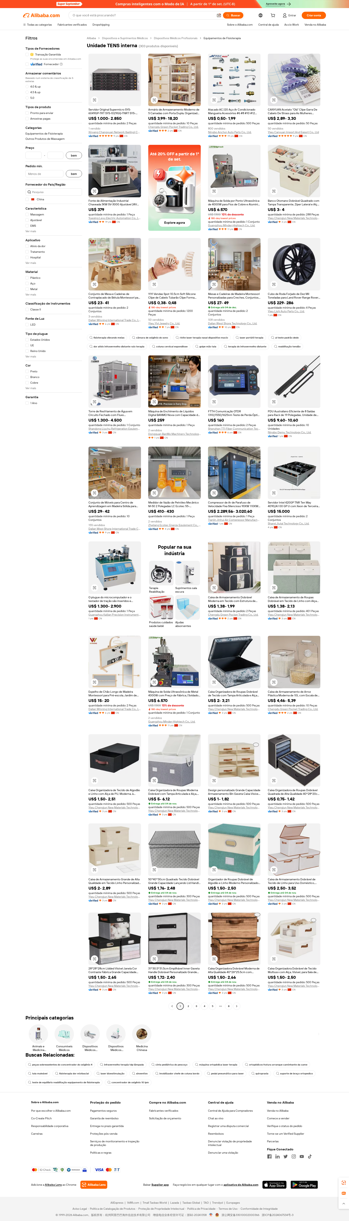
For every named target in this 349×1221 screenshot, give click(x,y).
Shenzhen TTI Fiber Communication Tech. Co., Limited (234, 428)
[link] (343, 1182)
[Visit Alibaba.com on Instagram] (293, 1156)
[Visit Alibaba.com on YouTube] (301, 1156)
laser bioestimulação (112, 1073)
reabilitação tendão (289, 346)
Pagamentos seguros (103, 1110)
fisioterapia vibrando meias (109, 337)
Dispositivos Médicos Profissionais (176, 38)
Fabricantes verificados (163, 1110)
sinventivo (142, 1073)
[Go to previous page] (172, 1006)
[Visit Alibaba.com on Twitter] (285, 1156)
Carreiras (37, 1133)
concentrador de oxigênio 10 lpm (130, 1082)
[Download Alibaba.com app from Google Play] (304, 1185)
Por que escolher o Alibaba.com (51, 1110)
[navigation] (53, 522)
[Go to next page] (236, 1006)
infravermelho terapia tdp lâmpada (124, 1064)
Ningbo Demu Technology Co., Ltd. (289, 432)
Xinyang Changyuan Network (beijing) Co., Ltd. (114, 132)
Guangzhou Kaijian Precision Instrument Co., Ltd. (114, 614)
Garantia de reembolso (104, 1118)
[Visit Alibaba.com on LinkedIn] (277, 1156)
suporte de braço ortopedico (296, 1073)
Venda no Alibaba (277, 1110)
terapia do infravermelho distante (247, 346)
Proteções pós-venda (103, 1133)
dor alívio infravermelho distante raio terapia (119, 346)
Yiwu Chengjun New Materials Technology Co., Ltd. (294, 218)
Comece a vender (278, 1118)
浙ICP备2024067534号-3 (277, 1215)
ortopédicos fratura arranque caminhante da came (278, 1064)
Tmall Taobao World (155, 1202)
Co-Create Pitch (41, 1118)
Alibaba (91, 38)
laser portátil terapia (251, 337)
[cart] (274, 16)
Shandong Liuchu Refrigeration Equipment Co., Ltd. (114, 428)
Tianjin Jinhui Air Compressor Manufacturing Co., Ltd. (234, 519)
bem (74, 155)
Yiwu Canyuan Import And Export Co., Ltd (293, 132)
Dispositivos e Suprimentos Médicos (125, 38)
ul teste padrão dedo (287, 337)
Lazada (174, 1202)
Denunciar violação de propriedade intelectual (230, 1143)
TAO (206, 1202)
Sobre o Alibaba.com (45, 1102)
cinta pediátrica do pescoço (171, 1064)
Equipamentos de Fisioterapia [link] (222, 38)
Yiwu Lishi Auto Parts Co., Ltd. (286, 311)
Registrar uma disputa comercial (228, 1126)
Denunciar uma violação (223, 1152)
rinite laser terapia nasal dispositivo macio (204, 337)
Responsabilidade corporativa (49, 1126)
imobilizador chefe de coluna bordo (179, 1073)
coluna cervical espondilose (172, 346)
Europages (233, 1202)
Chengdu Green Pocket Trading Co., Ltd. (173, 126)
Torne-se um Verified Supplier (285, 1133)
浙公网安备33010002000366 (240, 1215)
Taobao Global (191, 1202)
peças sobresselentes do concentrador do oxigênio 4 (62, 1064)
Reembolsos (216, 1133)
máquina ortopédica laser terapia (218, 1064)
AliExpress (116, 1202)
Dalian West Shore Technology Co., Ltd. (232, 323)
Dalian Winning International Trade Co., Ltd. (114, 320)
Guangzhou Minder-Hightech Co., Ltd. (231, 225)
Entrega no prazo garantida (107, 1126)
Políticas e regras (100, 1152)
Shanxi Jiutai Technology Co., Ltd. (288, 523)
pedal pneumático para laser (227, 1073)
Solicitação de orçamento (165, 1118)
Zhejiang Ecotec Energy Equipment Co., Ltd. (174, 525)
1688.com (133, 1202)
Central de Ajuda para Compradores (230, 1110)
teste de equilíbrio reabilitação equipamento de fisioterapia (66, 1082)
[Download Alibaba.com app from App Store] (274, 1185)
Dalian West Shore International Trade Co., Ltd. (114, 528)
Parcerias (273, 1141)
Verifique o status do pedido (284, 1126)
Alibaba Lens (53, 1184)
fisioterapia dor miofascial (74, 1073)
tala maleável (39, 1073)
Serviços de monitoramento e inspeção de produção (114, 1143)
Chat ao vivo (215, 1118)
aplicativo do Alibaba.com (241, 1184)
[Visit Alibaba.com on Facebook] (269, 1156)
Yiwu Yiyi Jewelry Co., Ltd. (164, 323)
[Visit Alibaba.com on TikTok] (309, 1156)
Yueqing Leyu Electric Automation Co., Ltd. (114, 218)
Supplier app (160, 1184)
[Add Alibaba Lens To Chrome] (93, 1185)
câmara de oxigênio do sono (152, 337)
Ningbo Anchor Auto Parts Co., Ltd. (229, 132)
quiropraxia (261, 1073)
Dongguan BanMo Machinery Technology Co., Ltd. (174, 434)
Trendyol (217, 1202)
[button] (219, 15)
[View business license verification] (211, 1215)
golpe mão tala (207, 346)
